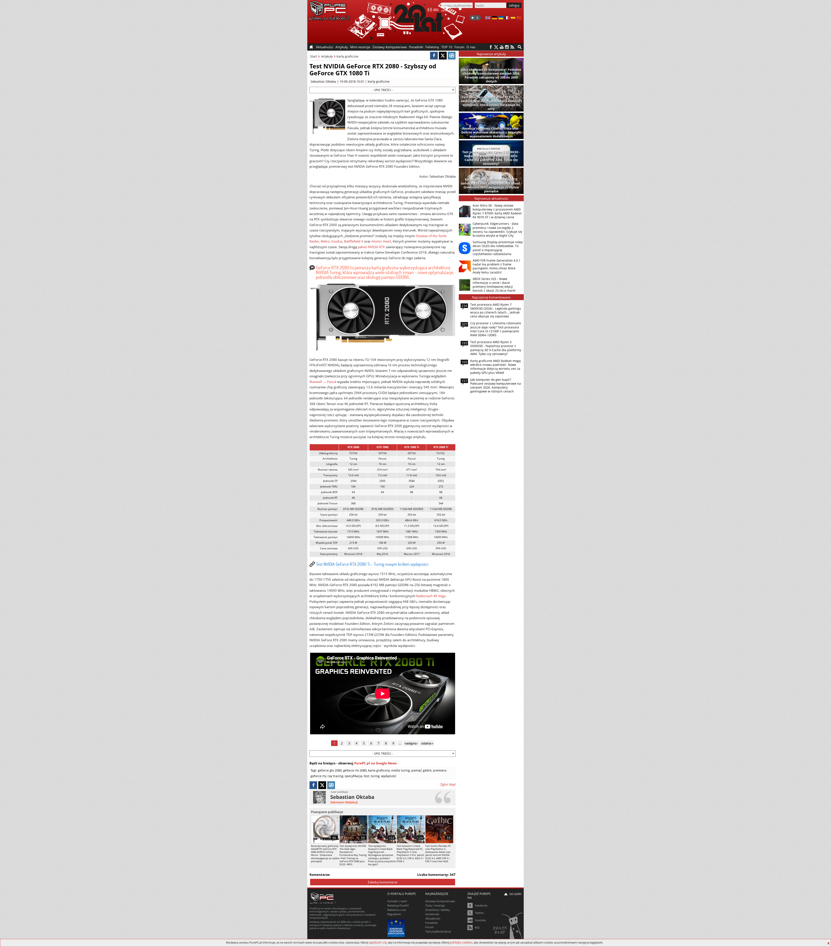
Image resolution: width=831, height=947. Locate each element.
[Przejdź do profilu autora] (382, 797)
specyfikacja (353, 776)
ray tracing (335, 776)
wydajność (388, 776)
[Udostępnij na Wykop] (452, 55)
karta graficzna (379, 770)
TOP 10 (446, 47)
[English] (488, 18)
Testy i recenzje (435, 905)
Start (313, 56)
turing (375, 776)
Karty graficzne (347, 56)
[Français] (506, 18)
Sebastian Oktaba (323, 81)
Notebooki (432, 914)
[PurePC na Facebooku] (490, 47)
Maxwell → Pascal (322, 381)
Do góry (515, 894)
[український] (500, 18)
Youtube (480, 920)
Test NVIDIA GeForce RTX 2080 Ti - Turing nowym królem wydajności (372, 564)
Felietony (432, 47)
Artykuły (327, 56)
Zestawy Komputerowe (389, 47)
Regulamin (394, 914)
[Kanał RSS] (512, 47)
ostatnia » (427, 743)
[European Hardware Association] (396, 927)
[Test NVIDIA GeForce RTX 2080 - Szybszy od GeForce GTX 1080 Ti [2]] (382, 349)
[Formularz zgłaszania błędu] (508, 926)
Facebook (481, 905)
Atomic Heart (381, 241)
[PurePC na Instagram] (507, 47)
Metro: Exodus (331, 241)
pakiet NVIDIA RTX (371, 247)
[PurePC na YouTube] (501, 47)
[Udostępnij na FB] (434, 55)
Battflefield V (353, 241)
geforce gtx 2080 (330, 770)
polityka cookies (461, 942)
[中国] (519, 18)
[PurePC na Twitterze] (496, 47)
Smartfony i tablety (437, 910)
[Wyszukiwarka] (519, 47)
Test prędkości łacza (438, 931)
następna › (411, 743)
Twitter (479, 913)
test (366, 776)
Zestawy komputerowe (440, 901)
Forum (459, 47)
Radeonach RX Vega (430, 596)
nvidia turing (400, 770)
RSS (477, 927)
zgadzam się (378, 942)
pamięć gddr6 (421, 770)
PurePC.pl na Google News (375, 763)
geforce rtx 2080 (355, 770)
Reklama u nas (396, 910)
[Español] (513, 18)
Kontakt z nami (397, 901)
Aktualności (432, 918)
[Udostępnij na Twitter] (443, 55)
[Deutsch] (494, 18)
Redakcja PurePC (398, 905)
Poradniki (416, 47)
